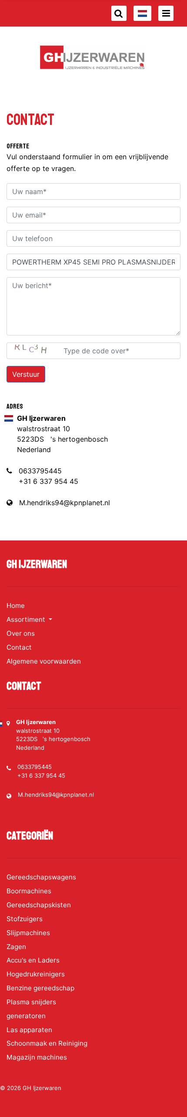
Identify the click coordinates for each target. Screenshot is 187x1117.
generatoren (26, 1016)
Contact (19, 647)
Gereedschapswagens (41, 877)
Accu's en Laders (33, 960)
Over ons (21, 633)
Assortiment (27, 619)
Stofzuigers (25, 919)
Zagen (16, 947)
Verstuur (26, 374)
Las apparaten (29, 1030)
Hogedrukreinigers (36, 974)
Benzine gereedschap (40, 988)
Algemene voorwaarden (44, 661)
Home (16, 605)
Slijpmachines (28, 933)
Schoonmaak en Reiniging (47, 1043)
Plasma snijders (31, 1002)
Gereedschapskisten (39, 905)
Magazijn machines (37, 1057)
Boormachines (29, 891)
